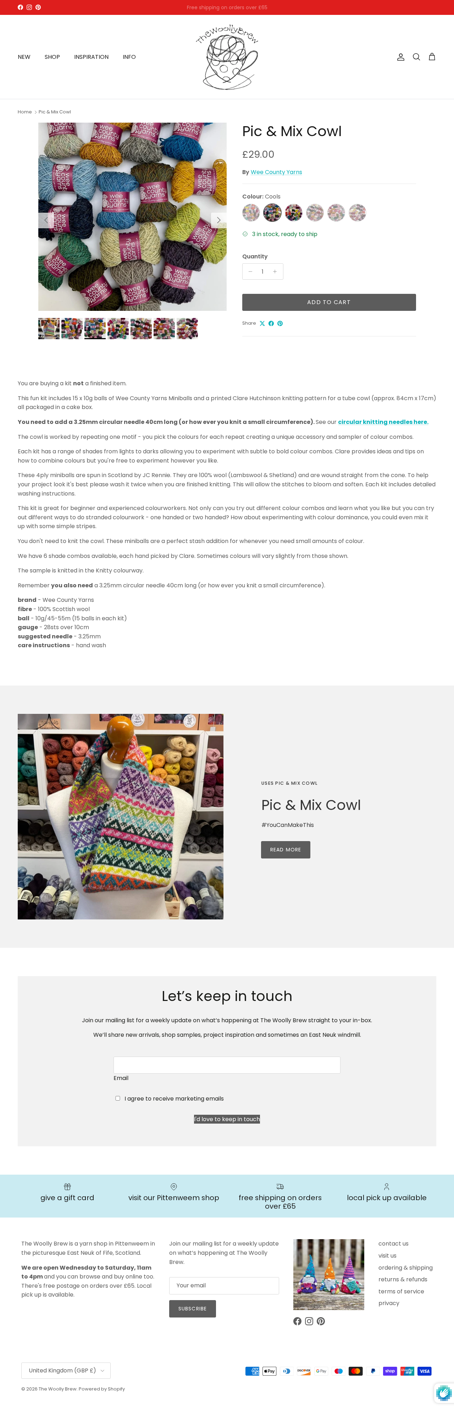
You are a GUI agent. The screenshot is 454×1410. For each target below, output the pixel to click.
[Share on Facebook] (271, 323)
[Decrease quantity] (249, 271)
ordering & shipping (405, 1268)
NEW (24, 57)
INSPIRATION (91, 57)
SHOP (52, 57)
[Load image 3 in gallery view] (132, 217)
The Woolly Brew (58, 1389)
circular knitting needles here (382, 422)
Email (121, 1078)
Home (25, 111)
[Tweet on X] (262, 323)
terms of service (401, 1291)
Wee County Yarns (276, 172)
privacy (388, 1303)
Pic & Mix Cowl (55, 111)
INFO (129, 57)
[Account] (399, 57)
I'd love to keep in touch (227, 1119)
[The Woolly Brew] (227, 57)
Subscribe (192, 1308)
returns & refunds (402, 1279)
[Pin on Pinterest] (280, 323)
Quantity (255, 257)
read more (285, 849)
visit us (387, 1256)
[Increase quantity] (277, 271)
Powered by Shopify (102, 1389)
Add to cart (329, 302)
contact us (393, 1244)
